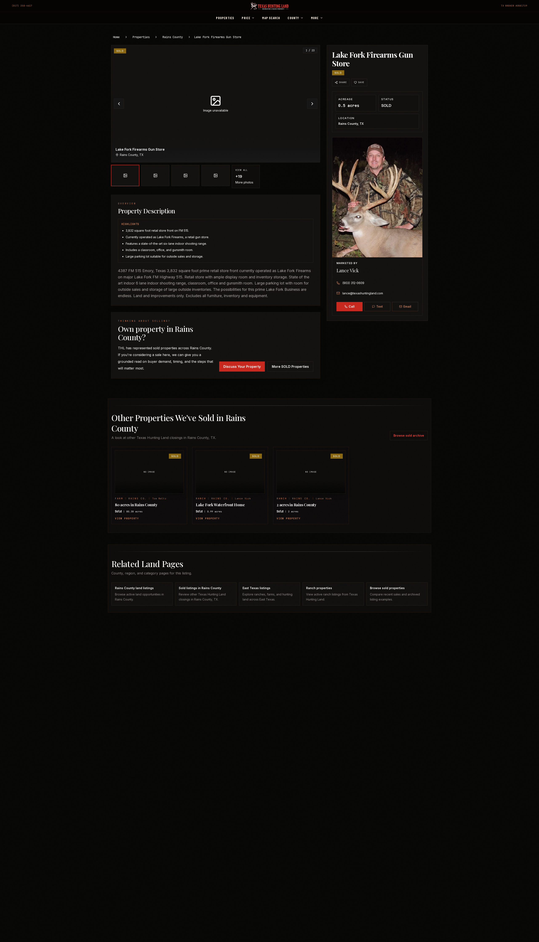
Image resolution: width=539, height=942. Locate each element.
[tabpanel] (215, 116)
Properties (141, 37)
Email (407, 306)
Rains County (173, 37)
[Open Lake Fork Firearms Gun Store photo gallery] (215, 103)
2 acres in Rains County (296, 504)
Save (361, 82)
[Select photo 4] (215, 175)
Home (116, 37)
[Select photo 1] (125, 175)
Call (352, 306)
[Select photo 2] (155, 175)
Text (379, 306)
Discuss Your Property (242, 366)
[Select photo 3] (185, 175)
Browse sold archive (409, 435)
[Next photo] (312, 104)
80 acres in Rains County (136, 504)
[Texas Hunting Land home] (269, 6)
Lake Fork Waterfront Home (220, 504)
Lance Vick (347, 270)
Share (343, 82)
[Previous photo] (119, 104)
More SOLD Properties (290, 366)
